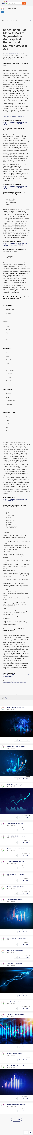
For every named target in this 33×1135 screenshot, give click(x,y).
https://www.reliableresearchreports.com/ (14, 682)
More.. (27, 740)
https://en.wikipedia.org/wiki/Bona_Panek (14, 116)
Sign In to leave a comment (12, 698)
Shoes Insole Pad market (13, 54)
